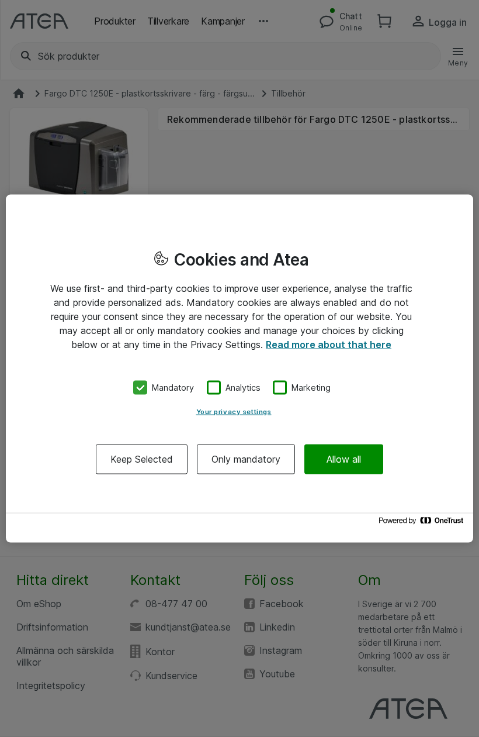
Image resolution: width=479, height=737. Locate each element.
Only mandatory (245, 458)
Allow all (344, 458)
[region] (239, 369)
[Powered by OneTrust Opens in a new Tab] (423, 523)
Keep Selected (141, 458)
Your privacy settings (234, 411)
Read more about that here (328, 344)
